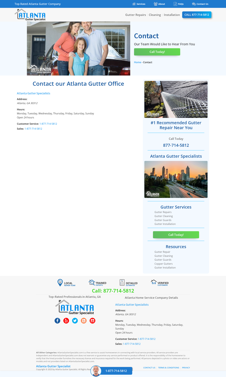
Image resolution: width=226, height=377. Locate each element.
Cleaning (155, 14)
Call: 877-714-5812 (113, 290)
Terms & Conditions (168, 367)
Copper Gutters (164, 263)
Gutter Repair (162, 252)
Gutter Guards (163, 220)
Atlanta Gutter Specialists (33, 93)
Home (137, 62)
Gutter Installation (165, 224)
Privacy (186, 367)
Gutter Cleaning (164, 216)
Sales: (20, 128)
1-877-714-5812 (116, 371)
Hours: (21, 109)
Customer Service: (28, 123)
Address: (22, 99)
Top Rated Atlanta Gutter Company (38, 4)
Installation (172, 14)
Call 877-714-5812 (196, 14)
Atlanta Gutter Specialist (53, 366)
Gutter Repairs (135, 14)
